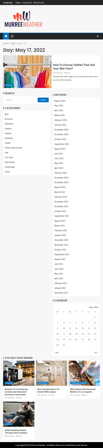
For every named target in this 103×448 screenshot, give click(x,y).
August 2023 (59, 221)
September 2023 (61, 216)
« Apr (56, 352)
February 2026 (60, 120)
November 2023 (61, 206)
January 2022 (60, 288)
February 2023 (60, 230)
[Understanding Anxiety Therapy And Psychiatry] (18, 414)
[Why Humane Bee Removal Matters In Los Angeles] (84, 373)
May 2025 (58, 163)
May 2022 (58, 274)
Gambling (9, 138)
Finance (8, 133)
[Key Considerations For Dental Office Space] (51, 373)
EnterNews (70, 445)
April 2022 (58, 278)
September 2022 (61, 254)
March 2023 (59, 226)
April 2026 (58, 110)
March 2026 (59, 115)
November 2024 (61, 182)
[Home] (6, 36)
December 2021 (61, 293)
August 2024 (59, 187)
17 (64, 333)
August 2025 (59, 149)
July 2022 (58, 264)
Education (9, 124)
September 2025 (61, 144)
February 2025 (60, 173)
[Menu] (11, 36)
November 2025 (61, 134)
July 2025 (58, 153)
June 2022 (59, 269)
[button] (11, 36)
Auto (7, 114)
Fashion (9, 85)
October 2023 (60, 211)
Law (6, 152)
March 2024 (59, 192)
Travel (7, 172)
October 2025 (60, 139)
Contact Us (27, 3)
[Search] (97, 36)
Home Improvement (13, 148)
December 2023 (61, 201)
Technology (10, 167)
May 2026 (58, 105)
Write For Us (38, 3)
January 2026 (60, 125)
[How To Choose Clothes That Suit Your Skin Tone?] (27, 71)
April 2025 (58, 168)
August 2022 (59, 259)
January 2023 (60, 235)
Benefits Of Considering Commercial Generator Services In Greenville (16, 392)
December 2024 (61, 177)
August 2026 (59, 101)
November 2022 (61, 245)
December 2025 (61, 129)
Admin (68, 73)
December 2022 (61, 240)
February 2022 (60, 283)
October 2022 (60, 250)
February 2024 (60, 197)
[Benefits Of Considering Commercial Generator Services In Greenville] (18, 373)
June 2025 (59, 158)
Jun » (96, 352)
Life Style (9, 157)
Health (7, 143)
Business (9, 119)
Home (18, 3)
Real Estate (10, 162)
